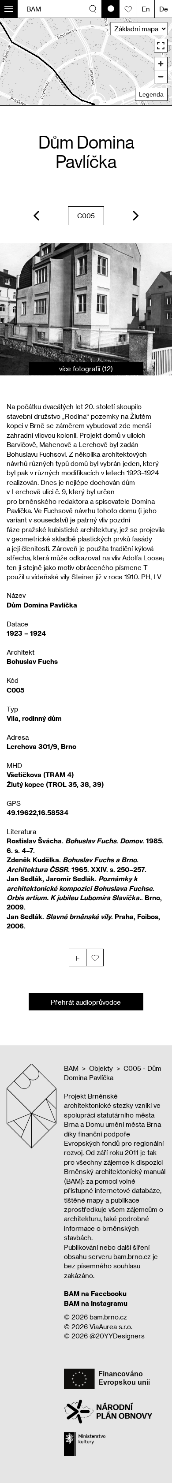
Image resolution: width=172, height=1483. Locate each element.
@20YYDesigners (117, 1336)
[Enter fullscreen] (160, 45)
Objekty (101, 1068)
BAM (33, 9)
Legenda (151, 94)
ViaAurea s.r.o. (111, 1326)
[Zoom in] (160, 63)
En (146, 9)
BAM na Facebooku (95, 1293)
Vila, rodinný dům (34, 718)
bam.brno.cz (108, 1317)
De (163, 9)
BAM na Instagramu (95, 1303)
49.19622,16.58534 (37, 812)
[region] (86, 61)
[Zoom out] (160, 76)
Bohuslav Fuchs (32, 661)
